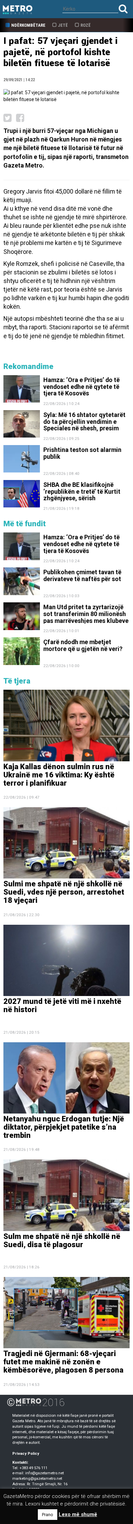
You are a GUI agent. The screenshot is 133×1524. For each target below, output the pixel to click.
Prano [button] (47, 1514)
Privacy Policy (25, 1453)
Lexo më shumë (78, 1514)
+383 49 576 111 (33, 1468)
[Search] (123, 8)
